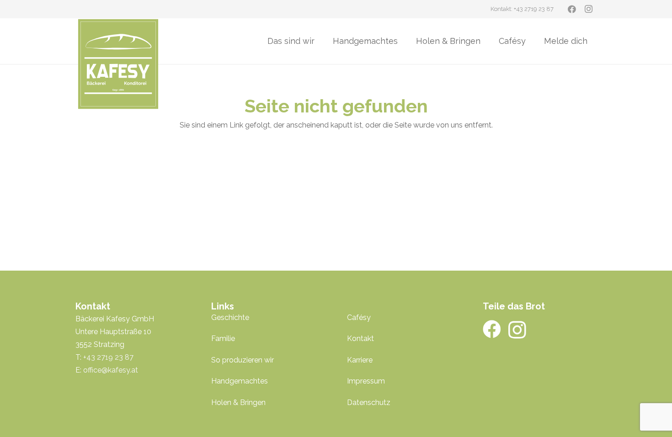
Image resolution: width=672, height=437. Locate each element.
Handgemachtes (239, 381)
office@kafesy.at (110, 370)
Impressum (366, 381)
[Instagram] (588, 9)
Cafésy (359, 317)
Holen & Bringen (238, 402)
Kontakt (360, 338)
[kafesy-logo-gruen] (118, 64)
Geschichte (230, 317)
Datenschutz (368, 402)
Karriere (360, 360)
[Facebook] (572, 9)
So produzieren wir (242, 360)
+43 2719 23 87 (108, 357)
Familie (223, 338)
